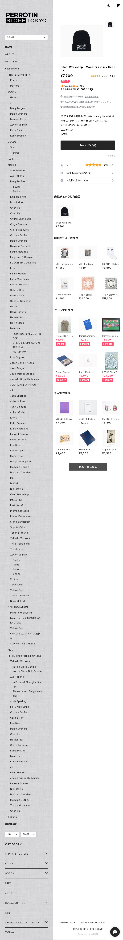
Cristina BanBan (19, 235)
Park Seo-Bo (17, 505)
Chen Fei (15, 207)
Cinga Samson (18, 224)
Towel (16, 186)
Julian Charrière (19, 595)
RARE (11, 158)
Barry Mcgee (17, 108)
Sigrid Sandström (20, 521)
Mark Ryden (17, 456)
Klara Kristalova (19, 428)
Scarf (13, 147)
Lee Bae (15, 445)
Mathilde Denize (19, 467)
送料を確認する (91, 96)
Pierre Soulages (19, 510)
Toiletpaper (17, 549)
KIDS (10, 649)
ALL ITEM (11, 61)
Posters (14, 85)
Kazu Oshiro (17, 130)
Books (16, 191)
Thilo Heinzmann (20, 543)
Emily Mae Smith (19, 279)
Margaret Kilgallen (21, 461)
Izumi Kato (16, 328)
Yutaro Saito (17, 590)
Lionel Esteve (18, 439)
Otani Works (17, 772)
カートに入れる (88, 145)
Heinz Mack (17, 322)
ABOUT (9, 54)
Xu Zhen (15, 579)
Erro (12, 268)
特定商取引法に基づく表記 (93, 922)
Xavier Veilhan (18, 124)
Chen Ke (15, 213)
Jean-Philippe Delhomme (25, 379)
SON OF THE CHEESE (22, 643)
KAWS (13, 417)
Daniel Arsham (18, 113)
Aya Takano (17, 176)
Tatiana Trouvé (19, 532)
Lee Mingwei (17, 450)
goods (16, 573)
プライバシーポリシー (66, 922)
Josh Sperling (18, 395)
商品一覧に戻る (88, 466)
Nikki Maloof (17, 601)
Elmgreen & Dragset (21, 257)
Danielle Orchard (20, 246)
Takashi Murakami (20, 538)
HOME (9, 47)
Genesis (15, 97)
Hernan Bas (17, 317)
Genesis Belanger (20, 301)
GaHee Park (17, 295)
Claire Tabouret (19, 229)
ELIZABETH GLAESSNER (24, 262)
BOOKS (12, 91)
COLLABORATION (18, 607)
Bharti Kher (16, 202)
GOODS (12, 141)
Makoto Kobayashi (21, 612)
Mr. (12, 478)
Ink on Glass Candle (24, 666)
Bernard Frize (18, 119)
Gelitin (14, 306)
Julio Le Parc (17, 401)
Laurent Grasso (19, 434)
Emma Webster (19, 273)
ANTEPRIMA (20, 352)
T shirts (14, 152)
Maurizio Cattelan (20, 472)
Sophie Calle (17, 527)
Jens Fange (17, 368)
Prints (13, 80)
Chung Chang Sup (20, 218)
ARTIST (12, 165)
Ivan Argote (17, 357)
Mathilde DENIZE (19, 800)
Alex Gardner (18, 170)
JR (11, 102)
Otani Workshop (19, 494)
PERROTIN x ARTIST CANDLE (25, 655)
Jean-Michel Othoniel (22, 373)
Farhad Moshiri (19, 284)
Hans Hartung (18, 312)
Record (17, 569)
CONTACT (11, 824)
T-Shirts (12, 817)
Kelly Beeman (18, 135)
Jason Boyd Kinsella (22, 362)
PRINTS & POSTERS (19, 74)
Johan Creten (18, 412)
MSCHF (14, 483)
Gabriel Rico (17, 290)
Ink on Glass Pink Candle (27, 671)
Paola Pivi (16, 499)
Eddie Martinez (19, 251)
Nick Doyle (16, 488)
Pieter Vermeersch (21, 516)
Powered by (84, 934)
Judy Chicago (18, 406)
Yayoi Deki (16, 584)
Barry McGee (18, 181)
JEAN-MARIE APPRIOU (23, 384)
